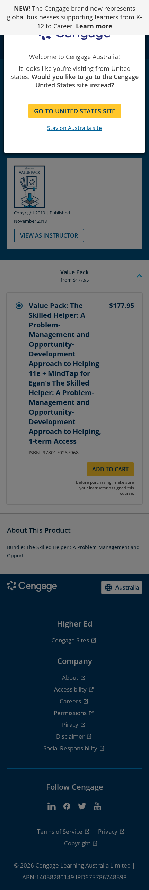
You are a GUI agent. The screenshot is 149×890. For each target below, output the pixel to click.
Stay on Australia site (74, 128)
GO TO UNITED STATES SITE (74, 111)
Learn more (94, 26)
